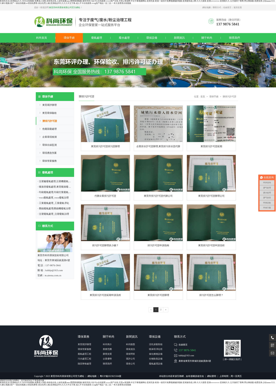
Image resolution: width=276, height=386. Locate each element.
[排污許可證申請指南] (158, 205)
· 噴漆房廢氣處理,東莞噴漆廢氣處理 (57, 186)
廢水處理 (124, 37)
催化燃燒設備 (155, 354)
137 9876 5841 (187, 350)
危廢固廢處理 (49, 129)
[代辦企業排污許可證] (105, 156)
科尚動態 (130, 344)
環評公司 (130, 359)
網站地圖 (206, 7)
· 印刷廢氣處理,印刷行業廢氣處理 (55, 192)
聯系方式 (217, 7)
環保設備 (151, 37)
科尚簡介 (107, 344)
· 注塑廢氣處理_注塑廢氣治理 (53, 214)
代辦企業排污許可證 (105, 196)
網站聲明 (211, 376)
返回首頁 (238, 7)
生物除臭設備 (155, 359)
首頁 (202, 96)
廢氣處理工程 (84, 354)
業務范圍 (107, 349)
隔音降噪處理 (84, 364)
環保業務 (83, 336)
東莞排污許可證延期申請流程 (105, 295)
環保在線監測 (49, 145)
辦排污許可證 (50, 121)
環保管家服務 (49, 161)
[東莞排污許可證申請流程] (211, 205)
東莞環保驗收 (49, 113)
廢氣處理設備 (155, 364)
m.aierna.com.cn (53, 275)
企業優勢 (107, 359)
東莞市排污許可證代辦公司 (158, 196)
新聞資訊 (179, 37)
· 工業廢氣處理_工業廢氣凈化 (53, 203)
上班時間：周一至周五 (230, 376)
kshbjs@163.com (186, 355)
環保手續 (69, 37)
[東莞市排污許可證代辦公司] (158, 156)
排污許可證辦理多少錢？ (105, 245)
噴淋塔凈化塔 (155, 349)
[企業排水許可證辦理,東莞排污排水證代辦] (158, 106)
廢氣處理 (96, 37)
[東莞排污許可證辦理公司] (211, 156)
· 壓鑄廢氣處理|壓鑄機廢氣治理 (54, 208)
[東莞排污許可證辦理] (158, 255)
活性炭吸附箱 (155, 344)
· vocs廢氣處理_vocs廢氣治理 (53, 197)
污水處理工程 (84, 359)
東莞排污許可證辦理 (158, 295)
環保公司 (130, 364)
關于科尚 (206, 37)
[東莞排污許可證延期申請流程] (105, 255)
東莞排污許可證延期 (211, 146)
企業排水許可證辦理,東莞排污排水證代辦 (158, 146)
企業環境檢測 (49, 137)
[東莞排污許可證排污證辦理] (105, 106)
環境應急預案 (49, 153)
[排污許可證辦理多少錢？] (105, 205)
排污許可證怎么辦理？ (211, 295)
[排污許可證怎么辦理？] (211, 255)
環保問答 (130, 354)
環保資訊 (130, 349)
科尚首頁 (41, 37)
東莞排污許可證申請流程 (211, 245)
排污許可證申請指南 (158, 245)
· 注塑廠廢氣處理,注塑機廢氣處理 (55, 181)
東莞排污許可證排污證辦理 (105, 146)
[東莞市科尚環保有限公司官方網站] (83, 17)
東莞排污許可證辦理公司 (211, 196)
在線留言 (227, 7)
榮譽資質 (107, 354)
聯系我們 (234, 37)
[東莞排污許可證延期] (211, 106)
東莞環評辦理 (49, 105)
